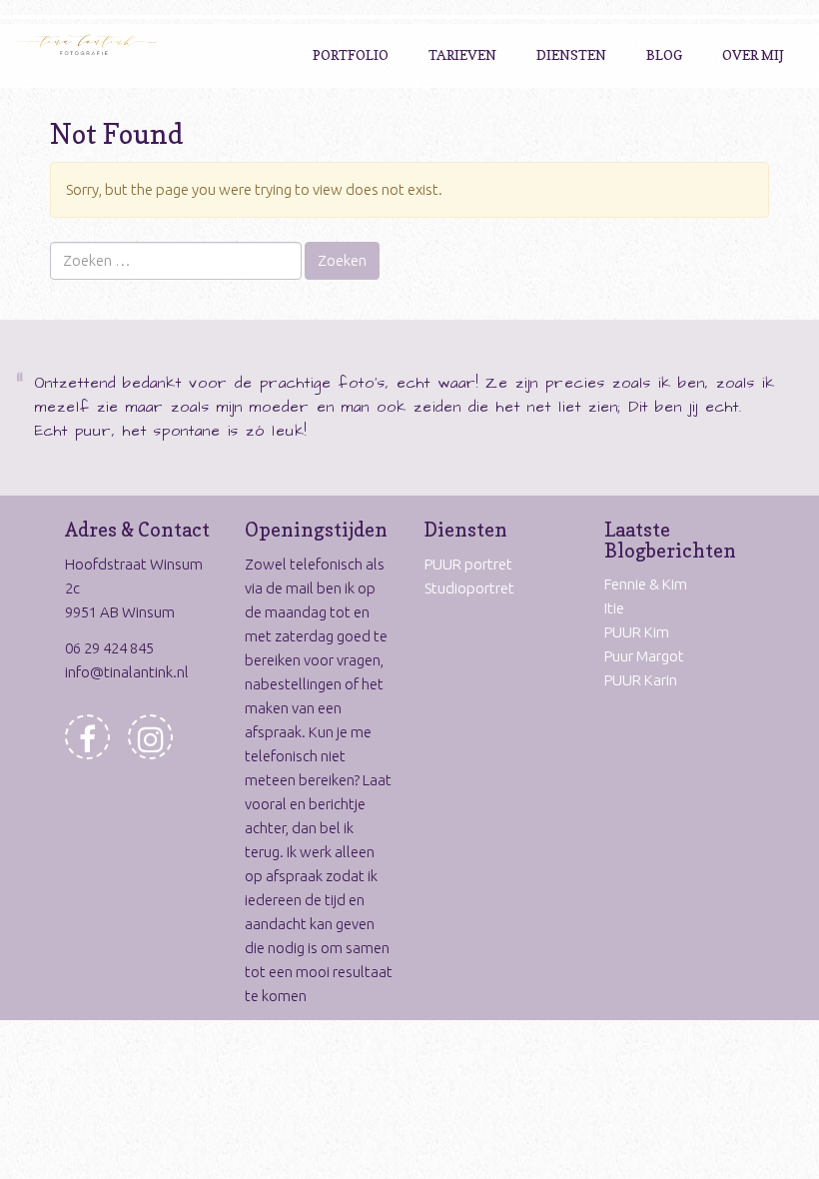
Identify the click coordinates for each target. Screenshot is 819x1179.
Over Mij (753, 54)
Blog (664, 54)
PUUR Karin (640, 679)
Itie (614, 607)
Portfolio (351, 54)
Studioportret (469, 588)
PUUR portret (468, 564)
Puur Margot (644, 655)
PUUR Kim (636, 631)
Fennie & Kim (645, 584)
